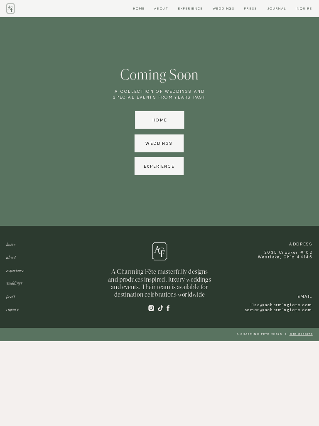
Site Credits (301, 334)
